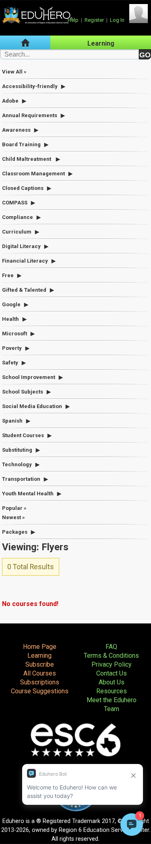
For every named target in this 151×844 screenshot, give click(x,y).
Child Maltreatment (27, 159)
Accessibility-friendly (30, 86)
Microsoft (14, 333)
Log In (117, 20)
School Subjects (22, 392)
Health (10, 319)
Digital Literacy (21, 246)
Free (8, 275)
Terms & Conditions (111, 655)
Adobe (10, 101)
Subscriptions (39, 682)
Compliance (17, 217)
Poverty (12, 348)
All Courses (39, 673)
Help (73, 20)
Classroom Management (33, 173)
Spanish (12, 421)
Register (94, 20)
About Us (111, 682)
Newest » (13, 517)
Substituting (17, 450)
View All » (14, 72)
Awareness (16, 130)
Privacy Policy (111, 664)
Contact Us (111, 673)
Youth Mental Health (28, 493)
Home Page (39, 646)
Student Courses (23, 435)
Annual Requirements (29, 115)
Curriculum (16, 232)
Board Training (21, 144)
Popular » (14, 508)
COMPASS (14, 203)
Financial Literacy (25, 261)
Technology (17, 464)
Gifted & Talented (24, 290)
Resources (111, 691)
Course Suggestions (39, 691)
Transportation (21, 479)
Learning (100, 43)
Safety (10, 363)
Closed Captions (22, 188)
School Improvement (28, 377)
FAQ (111, 646)
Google (11, 304)
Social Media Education (32, 406)
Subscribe (39, 664)
